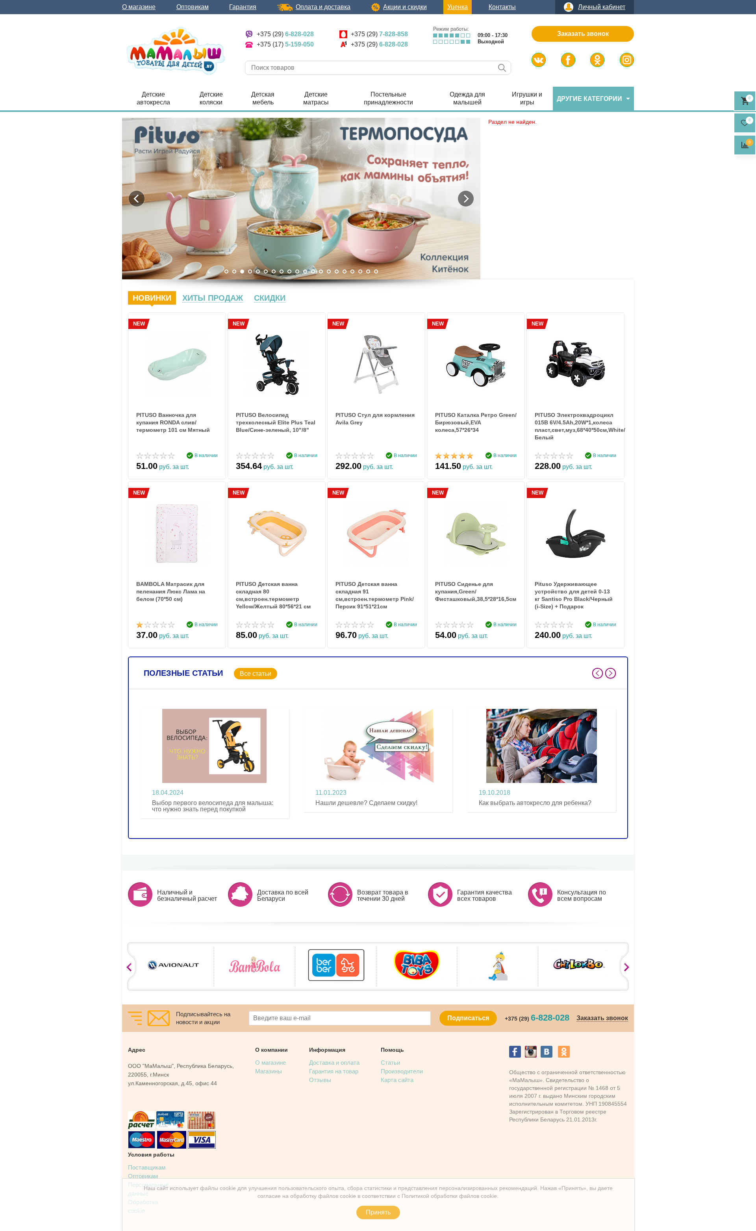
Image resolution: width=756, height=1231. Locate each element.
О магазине (139, 7)
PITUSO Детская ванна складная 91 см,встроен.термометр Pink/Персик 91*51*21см (374, 595)
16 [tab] (344, 271)
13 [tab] (321, 271)
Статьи (390, 1062)
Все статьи (255, 673)
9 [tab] (289, 271)
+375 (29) (285, 34)
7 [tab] (274, 271)
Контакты (502, 7)
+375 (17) (285, 44)
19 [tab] (368, 271)
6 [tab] (266, 271)
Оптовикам (192, 7)
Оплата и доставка (323, 7)
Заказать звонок (583, 33)
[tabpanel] (301, 198)
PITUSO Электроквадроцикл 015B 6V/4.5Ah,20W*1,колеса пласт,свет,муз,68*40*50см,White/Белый (575, 426)
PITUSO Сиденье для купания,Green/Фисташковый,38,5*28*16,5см (475, 591)
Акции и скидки (405, 7)
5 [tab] (258, 271)
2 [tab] (234, 271)
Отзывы (320, 1080)
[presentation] (152, 298)
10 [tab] (297, 271)
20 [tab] (376, 271)
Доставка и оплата (334, 1062)
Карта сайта (397, 1080)
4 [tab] (250, 271)
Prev (597, 673)
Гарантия (242, 7)
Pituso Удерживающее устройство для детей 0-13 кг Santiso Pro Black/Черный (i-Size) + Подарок (574, 595)
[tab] (152, 298)
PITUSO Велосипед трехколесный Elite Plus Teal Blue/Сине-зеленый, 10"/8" (275, 422)
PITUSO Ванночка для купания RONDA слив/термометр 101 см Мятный (173, 422)
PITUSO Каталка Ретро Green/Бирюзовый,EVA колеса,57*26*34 (476, 422)
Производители (402, 1071)
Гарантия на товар (333, 1071)
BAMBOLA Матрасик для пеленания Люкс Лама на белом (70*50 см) (170, 591)
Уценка (457, 7)
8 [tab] (282, 271)
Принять (378, 1212)
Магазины (268, 1071)
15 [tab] (337, 271)
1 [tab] (226, 271)
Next (610, 673)
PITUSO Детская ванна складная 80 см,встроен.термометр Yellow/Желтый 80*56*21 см (273, 595)
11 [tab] (305, 271)
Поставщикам (146, 1167)
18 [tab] (360, 271)
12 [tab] (313, 271)
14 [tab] (329, 271)
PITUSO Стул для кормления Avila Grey (375, 419)
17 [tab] (352, 271)
